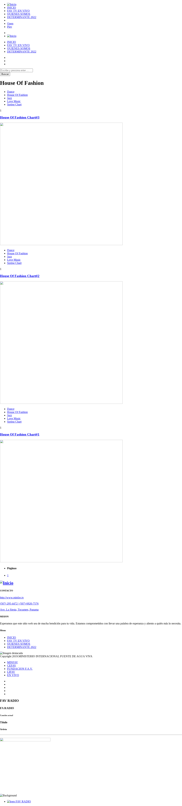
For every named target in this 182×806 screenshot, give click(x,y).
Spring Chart (14, 104)
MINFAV (12, 662)
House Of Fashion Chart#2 (19, 276)
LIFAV (11, 671)
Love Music (14, 101)
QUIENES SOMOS (18, 13)
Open (10, 23)
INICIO (11, 7)
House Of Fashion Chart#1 (19, 434)
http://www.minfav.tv (12, 597)
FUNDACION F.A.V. (20, 668)
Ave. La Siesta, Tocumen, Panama (19, 609)
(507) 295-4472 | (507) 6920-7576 (19, 603)
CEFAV (11, 665)
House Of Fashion (17, 94)
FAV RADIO (23, 801)
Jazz (9, 98)
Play (9, 26)
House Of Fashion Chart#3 (19, 117)
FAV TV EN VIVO (18, 10)
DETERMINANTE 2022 (21, 17)
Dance (10, 91)
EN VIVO (13, 675)
